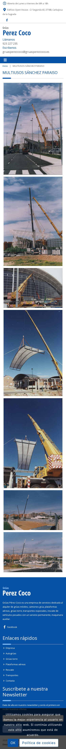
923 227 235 (10, 43)
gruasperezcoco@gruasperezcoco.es (26, 52)
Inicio (5, 65)
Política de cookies (39, 743)
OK (13, 743)
